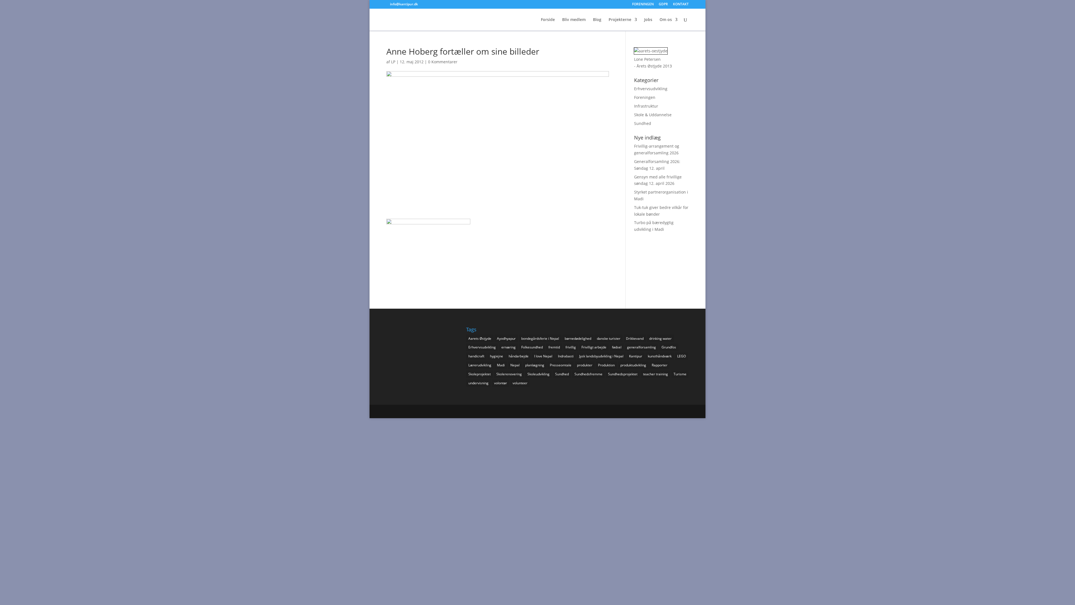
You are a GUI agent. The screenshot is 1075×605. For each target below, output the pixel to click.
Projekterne (620, 20)
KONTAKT (681, 4)
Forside (548, 20)
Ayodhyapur (506, 338)
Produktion (606, 365)
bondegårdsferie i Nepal (540, 338)
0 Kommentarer (442, 61)
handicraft (476, 356)
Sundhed (642, 123)
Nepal (515, 365)
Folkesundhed (532, 347)
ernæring (508, 347)
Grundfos (669, 347)
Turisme (680, 374)
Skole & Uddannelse (653, 114)
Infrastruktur (646, 106)
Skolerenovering (509, 374)
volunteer (520, 383)
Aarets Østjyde (479, 338)
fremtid (554, 347)
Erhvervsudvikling (650, 88)
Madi (501, 365)
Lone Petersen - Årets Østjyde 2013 (653, 63)
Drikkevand (635, 338)
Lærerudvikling (479, 365)
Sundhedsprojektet (622, 374)
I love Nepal (543, 356)
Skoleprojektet (479, 374)
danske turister (608, 338)
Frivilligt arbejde (593, 347)
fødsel (616, 347)
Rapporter (659, 365)
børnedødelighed (578, 338)
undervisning (478, 383)
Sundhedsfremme (588, 374)
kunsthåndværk (660, 356)
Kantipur (635, 356)
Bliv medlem (574, 20)
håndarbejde (519, 356)
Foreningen (644, 97)
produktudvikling (633, 365)
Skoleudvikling (538, 374)
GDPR (663, 4)
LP (393, 61)
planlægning (534, 365)
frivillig (570, 347)
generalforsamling (641, 347)
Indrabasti (566, 356)
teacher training (655, 374)
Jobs (648, 20)
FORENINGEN (643, 4)
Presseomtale (560, 365)
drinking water (660, 338)
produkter (584, 365)
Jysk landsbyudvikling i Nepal (601, 356)
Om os (666, 20)
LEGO (681, 356)
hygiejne (496, 356)
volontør (500, 383)
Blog (597, 20)
